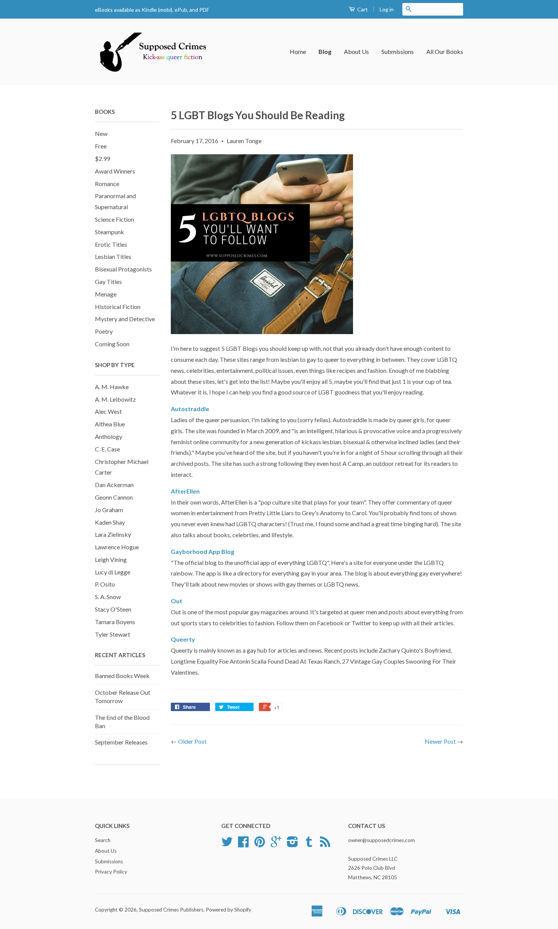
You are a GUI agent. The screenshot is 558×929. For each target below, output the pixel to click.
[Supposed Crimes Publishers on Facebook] (243, 844)
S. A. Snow (108, 596)
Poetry (104, 331)
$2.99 (102, 158)
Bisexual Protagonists (123, 269)
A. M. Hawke (112, 386)
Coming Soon (112, 343)
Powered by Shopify (228, 910)
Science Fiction (114, 219)
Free (101, 146)
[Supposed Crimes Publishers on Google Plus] (276, 844)
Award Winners (115, 171)
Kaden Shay (110, 522)
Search (102, 840)
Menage (106, 294)
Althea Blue (110, 423)
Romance (107, 183)
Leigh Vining (111, 559)
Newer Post (440, 741)
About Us (356, 51)
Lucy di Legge (112, 572)
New (101, 133)
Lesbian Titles (113, 256)
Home (298, 51)
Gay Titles (108, 281)
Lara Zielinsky (113, 534)
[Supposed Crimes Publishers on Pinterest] (259, 844)
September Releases (121, 742)
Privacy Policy (111, 872)
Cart (362, 9)
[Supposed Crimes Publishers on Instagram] (292, 844)
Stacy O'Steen (113, 609)
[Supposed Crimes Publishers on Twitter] (227, 844)
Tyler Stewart (112, 634)
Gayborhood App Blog (202, 551)
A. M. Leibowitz (115, 399)
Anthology (108, 436)
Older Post (192, 741)
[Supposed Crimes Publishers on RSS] (325, 844)
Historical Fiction (117, 306)
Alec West (108, 411)
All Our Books (444, 51)
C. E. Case (107, 449)
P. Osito (105, 584)
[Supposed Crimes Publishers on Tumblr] (309, 844)
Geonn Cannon (114, 497)
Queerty (183, 639)
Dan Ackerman (114, 484)
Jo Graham (109, 509)
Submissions (397, 51)
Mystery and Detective (125, 318)
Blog (324, 51)
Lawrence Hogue (117, 546)
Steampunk (109, 231)
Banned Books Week (122, 675)
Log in (387, 9)
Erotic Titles (111, 244)
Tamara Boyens (115, 621)
